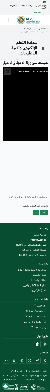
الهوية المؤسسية (39, 275)
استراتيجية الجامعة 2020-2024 (32, 270)
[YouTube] (22, 360)
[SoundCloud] (6, 360)
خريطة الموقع (16, 371)
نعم (44, 212)
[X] (29, 360)
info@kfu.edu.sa (38, 240)
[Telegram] (37, 360)
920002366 (40, 235)
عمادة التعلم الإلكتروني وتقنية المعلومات (34, 28)
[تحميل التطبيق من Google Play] (45, 344)
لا (35, 212)
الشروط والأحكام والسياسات (36, 371)
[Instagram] (14, 360)
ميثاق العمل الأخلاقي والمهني (34, 285)
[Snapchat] (45, 360)
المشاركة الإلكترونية (38, 290)
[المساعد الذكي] (5, 386)
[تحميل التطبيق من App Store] (37, 344)
